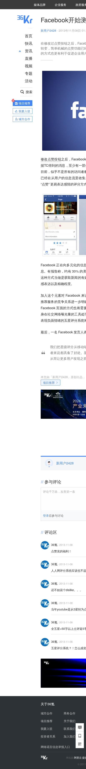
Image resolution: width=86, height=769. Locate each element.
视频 (28, 65)
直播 (28, 58)
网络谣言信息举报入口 (55, 747)
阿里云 (78, 757)
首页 (28, 35)
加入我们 (69, 736)
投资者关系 (48, 736)
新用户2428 (48, 30)
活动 (28, 80)
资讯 (28, 50)
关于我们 (69, 721)
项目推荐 (49, 382)
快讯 (28, 43)
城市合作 (46, 713)
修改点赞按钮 (51, 159)
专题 (28, 73)
